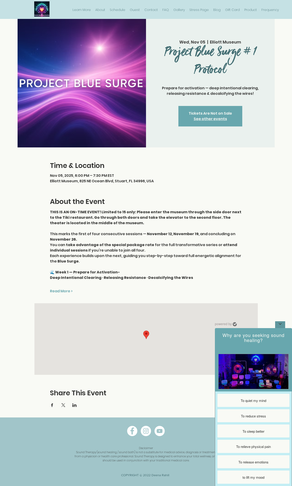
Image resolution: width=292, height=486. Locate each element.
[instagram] (146, 431)
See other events (210, 118)
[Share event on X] (63, 405)
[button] (81, 10)
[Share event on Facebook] (52, 405)
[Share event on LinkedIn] (74, 405)
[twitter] (159, 431)
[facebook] (132, 431)
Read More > (61, 291)
